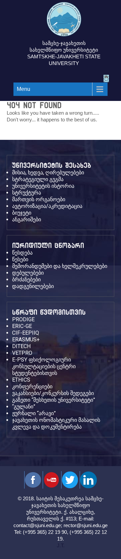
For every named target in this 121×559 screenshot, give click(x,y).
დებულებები (28, 273)
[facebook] (32, 480)
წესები (20, 259)
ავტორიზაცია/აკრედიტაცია (47, 206)
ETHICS (21, 380)
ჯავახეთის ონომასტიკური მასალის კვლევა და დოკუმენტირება (56, 423)
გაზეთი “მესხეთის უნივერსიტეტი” (53, 400)
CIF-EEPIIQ (25, 333)
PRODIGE (23, 319)
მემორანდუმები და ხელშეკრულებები (59, 266)
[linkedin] (88, 480)
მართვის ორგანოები (38, 199)
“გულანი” (23, 406)
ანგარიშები (26, 219)
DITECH (21, 346)
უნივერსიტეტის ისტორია (43, 186)
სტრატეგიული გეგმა (38, 179)
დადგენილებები (33, 286)
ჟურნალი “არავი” (34, 413)
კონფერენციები (32, 386)
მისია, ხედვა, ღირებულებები (48, 172)
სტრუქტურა (26, 192)
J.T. (61, 545)
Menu (23, 89)
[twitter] (51, 480)
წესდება (22, 252)
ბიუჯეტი (21, 213)
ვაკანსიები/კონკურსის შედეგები (53, 393)
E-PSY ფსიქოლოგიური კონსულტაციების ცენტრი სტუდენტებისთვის (44, 366)
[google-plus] (69, 480)
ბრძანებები (26, 279)
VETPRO (22, 353)
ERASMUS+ (26, 339)
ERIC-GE (22, 326)
